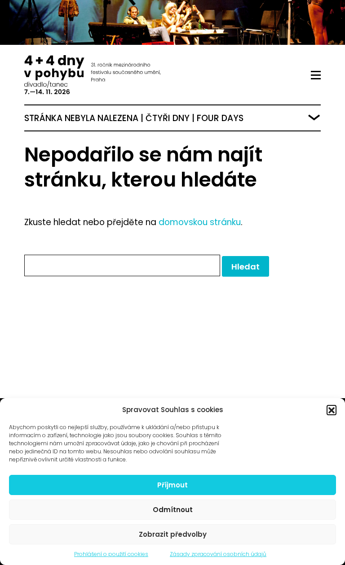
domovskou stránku (200, 222)
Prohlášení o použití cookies (111, 554)
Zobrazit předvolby (173, 534)
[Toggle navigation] (316, 75)
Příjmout (172, 485)
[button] (331, 409)
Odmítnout (173, 509)
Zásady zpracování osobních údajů (218, 554)
